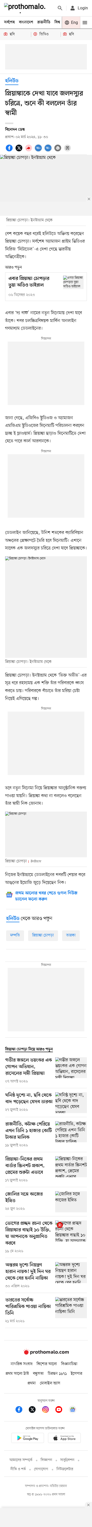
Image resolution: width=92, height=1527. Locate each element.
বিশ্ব (57, 22)
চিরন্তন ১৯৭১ (57, 1374)
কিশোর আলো (47, 1364)
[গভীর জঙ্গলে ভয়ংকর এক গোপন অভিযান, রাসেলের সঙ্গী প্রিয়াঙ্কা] (71, 1070)
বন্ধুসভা (38, 1374)
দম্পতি (15, 935)
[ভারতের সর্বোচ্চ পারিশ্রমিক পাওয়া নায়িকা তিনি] (71, 1310)
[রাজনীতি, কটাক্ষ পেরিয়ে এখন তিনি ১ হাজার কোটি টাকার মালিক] (71, 1134)
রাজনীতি (43, 22)
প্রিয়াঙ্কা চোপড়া (43, 935)
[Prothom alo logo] (46, 1353)
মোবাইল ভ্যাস (50, 1383)
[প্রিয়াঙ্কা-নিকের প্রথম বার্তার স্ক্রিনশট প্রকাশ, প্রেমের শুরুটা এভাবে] (71, 1169)
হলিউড (11, 81)
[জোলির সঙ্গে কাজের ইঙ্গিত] (71, 1201)
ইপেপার (76, 1374)
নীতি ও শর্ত (18, 1469)
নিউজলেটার (64, 1469)
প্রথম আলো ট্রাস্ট (17, 1374)
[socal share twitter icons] (20, 151)
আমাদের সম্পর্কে (20, 1460)
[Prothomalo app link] (27, 1438)
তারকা (71, 935)
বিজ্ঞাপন (46, 1460)
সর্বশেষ (9, 22)
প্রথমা (32, 1383)
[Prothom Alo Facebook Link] (21, 1410)
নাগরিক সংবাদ (21, 1364)
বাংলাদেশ (26, 22)
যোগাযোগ (41, 1469)
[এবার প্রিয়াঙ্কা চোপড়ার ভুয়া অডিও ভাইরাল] (73, 282)
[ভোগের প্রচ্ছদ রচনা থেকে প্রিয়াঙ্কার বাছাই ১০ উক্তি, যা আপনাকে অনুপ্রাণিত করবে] (71, 1237)
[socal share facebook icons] (10, 151)
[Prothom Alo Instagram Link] (48, 1410)
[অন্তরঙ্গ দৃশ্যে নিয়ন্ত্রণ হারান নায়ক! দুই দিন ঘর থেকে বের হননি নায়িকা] (71, 1275)
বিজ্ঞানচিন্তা (69, 1364)
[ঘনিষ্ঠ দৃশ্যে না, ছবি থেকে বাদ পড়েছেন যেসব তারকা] (71, 1102)
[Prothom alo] (26, 8)
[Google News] (72, 1410)
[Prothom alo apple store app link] (64, 1438)
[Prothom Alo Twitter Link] (34, 1410)
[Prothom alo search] (60, 8)
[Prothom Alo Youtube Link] (61, 1410)
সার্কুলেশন (67, 1460)
